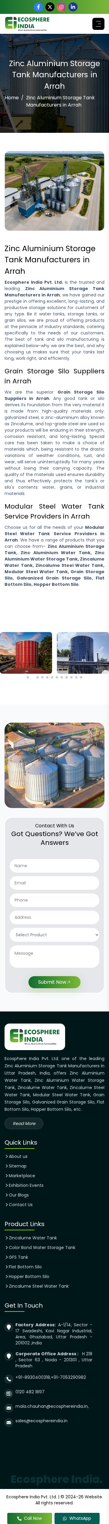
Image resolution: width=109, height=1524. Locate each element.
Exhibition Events (26, 1185)
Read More (24, 1123)
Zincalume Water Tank (33, 1238)
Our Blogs (19, 1195)
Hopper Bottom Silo (29, 1276)
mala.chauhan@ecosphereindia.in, (52, 1406)
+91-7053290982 (68, 1377)
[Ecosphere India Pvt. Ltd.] (27, 23)
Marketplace (22, 1176)
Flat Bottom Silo (25, 1267)
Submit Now (52, 982)
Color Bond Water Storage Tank (42, 1247)
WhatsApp (80, 1518)
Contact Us (21, 1205)
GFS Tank (18, 1257)
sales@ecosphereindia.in (41, 1421)
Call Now (33, 1518)
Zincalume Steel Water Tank (39, 1286)
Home (12, 97)
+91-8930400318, (33, 1377)
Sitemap (18, 1166)
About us (18, 1156)
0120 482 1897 (30, 1392)
